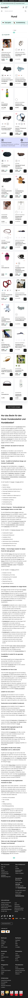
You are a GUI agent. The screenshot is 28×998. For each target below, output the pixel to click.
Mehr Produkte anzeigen (14, 407)
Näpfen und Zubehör (20, 688)
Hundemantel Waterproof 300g (19, 105)
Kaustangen (22, 720)
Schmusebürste (5, 267)
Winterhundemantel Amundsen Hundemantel (6, 192)
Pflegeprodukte (6, 478)
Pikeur (2, 940)
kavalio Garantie (5, 904)
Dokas (14, 722)
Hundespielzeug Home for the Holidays (19, 192)
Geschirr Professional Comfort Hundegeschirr (20, 130)
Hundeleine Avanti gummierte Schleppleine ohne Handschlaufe (19, 270)
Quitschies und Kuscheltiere (8, 797)
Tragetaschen (12, 851)
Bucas (16, 967)
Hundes (16, 512)
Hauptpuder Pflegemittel (18, 395)
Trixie (8, 647)
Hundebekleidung (22, 774)
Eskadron (17, 974)
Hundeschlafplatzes (7, 600)
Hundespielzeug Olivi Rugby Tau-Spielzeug (6, 371)
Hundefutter (11, 664)
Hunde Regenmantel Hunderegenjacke (20, 319)
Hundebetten (12, 605)
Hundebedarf (9, 439)
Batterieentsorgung (19, 908)
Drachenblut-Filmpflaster (4, 105)
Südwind (17, 955)
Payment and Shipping (6, 906)
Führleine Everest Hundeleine (5, 243)
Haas (2, 392)
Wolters (3, 126)
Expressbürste (5, 394)
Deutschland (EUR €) (6, 923)
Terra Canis (11, 672)
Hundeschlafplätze (13, 476)
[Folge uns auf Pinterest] (13, 916)
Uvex (16, 945)
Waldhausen (4, 214)
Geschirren (17, 473)
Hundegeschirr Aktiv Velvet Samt (20, 55)
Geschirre (20, 564)
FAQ (16, 866)
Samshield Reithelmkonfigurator (6, 876)
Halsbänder (10, 564)
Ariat (2, 945)
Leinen (23, 473)
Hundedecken (12, 621)
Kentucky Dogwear (19, 52)
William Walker (12, 765)
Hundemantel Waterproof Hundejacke (18, 218)
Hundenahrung (21, 676)
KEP (16, 942)
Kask (16, 943)
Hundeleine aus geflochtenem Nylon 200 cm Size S (20, 244)
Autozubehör (22, 851)
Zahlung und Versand (6, 902)
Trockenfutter (4, 686)
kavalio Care (4, 911)
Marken (3, 870)
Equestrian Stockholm (6, 980)
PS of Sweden (4, 947)
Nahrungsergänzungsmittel (7, 737)
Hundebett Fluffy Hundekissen (5, 166)
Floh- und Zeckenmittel (21, 836)
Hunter (4, 466)
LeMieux (3, 987)
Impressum (17, 904)
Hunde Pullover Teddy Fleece (20, 295)
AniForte (18, 742)
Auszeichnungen (5, 873)
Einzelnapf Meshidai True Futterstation (6, 129)
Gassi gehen (7, 758)
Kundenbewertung (19, 909)
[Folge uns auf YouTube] (10, 916)
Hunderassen (7, 615)
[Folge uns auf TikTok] (2, 916)
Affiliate (16, 911)
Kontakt (17, 868)
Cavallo (3, 943)
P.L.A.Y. (16, 189)
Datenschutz (17, 906)
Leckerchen (3, 694)
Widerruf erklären (19, 873)
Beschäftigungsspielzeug (8, 806)
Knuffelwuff (3, 647)
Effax (2, 974)
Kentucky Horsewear (20, 970)
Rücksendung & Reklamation (18, 871)
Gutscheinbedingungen (6, 909)
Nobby (2, 317)
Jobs (2, 868)
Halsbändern (11, 473)
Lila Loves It (8, 696)
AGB (16, 903)
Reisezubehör (6, 853)
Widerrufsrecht (4, 907)
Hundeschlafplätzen (10, 524)
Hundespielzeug (22, 476)
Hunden (21, 466)
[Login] (23, 7)
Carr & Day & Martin (6, 970)
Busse (16, 958)
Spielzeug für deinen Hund (7, 791)
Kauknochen (4, 706)
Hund (11, 428)
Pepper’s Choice (22, 722)
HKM (2, 163)
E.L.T (2, 958)
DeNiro (2, 960)
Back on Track (18, 972)
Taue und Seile (5, 799)
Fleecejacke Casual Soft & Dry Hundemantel (20, 167)
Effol (2, 102)
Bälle (3, 801)
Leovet (2, 968)
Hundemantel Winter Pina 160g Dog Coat (20, 80)
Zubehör (18, 770)
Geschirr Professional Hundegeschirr (6, 295)
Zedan (2, 972)
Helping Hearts (4, 872)
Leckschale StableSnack (4, 217)
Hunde (2, 442)
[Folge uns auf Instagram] (4, 916)
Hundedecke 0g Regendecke (19, 371)
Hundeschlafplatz (5, 593)
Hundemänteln (15, 523)
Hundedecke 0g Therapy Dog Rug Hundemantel (5, 346)
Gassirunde (3, 754)
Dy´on (16, 960)
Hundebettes (5, 610)
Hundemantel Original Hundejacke (7, 80)
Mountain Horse (4, 957)
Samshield (3, 942)
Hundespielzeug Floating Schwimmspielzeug (6, 320)
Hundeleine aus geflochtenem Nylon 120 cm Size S (20, 346)
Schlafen (24, 589)
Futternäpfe (20, 563)
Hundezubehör (13, 452)
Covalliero (17, 947)
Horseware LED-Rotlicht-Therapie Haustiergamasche (6, 56)
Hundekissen (13, 632)
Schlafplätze (4, 564)
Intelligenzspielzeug (6, 804)
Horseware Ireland (6, 52)
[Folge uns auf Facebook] (7, 916)
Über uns (3, 866)
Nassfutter (10, 685)
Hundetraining (19, 426)
